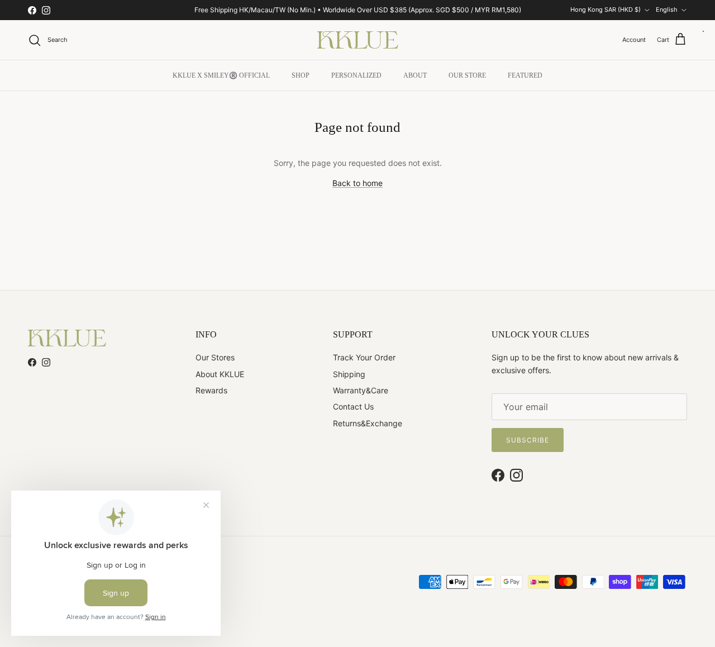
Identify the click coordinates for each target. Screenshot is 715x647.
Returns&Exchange (367, 423)
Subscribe (527, 440)
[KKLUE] (357, 40)
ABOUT (415, 75)
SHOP (300, 75)
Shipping (349, 374)
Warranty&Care (360, 390)
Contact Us (353, 406)
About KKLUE (220, 374)
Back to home (357, 183)
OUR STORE (467, 75)
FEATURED (525, 75)
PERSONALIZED (356, 75)
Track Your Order (364, 357)
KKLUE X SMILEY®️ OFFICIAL (221, 75)
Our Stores (215, 357)
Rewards (211, 390)
